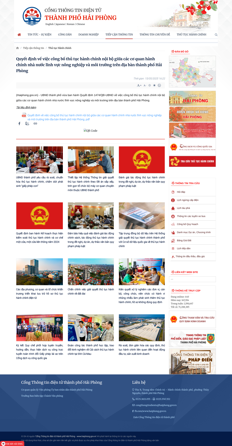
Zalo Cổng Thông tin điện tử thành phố (154, 417)
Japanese (60, 24)
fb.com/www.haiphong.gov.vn (150, 411)
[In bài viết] (159, 85)
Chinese (80, 24)
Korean (70, 24)
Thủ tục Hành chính (59, 48)
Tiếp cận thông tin (33, 48)
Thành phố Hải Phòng (81, 18)
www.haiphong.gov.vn (86, 436)
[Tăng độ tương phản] (149, 85)
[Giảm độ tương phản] (154, 85)
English (50, 24)
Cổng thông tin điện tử (73, 10)
